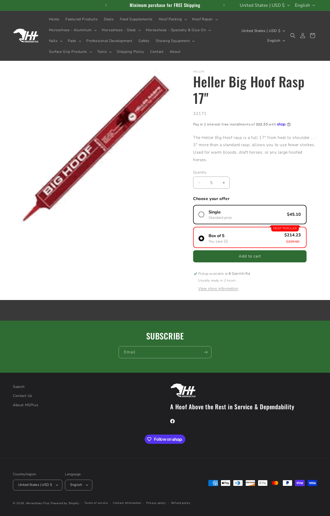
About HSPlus (25, 404)
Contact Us (22, 395)
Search (19, 386)
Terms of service (96, 503)
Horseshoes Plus (38, 503)
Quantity (200, 172)
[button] (172, 19)
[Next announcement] (224, 5)
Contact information (127, 503)
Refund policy (181, 503)
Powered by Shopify (65, 503)
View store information (218, 288)
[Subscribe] (205, 352)
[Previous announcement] (106, 5)
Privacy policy (156, 503)
